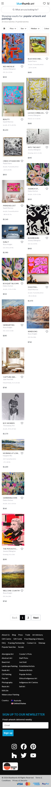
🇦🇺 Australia (16, 700)
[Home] (25, 3)
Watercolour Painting (10, 694)
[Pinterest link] (35, 750)
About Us (6, 635)
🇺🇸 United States (18, 703)
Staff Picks (23, 658)
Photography (7, 682)
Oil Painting (6, 674)
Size (22, 28)
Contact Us (31, 643)
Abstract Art (7, 658)
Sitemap (42, 643)
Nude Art (5, 670)
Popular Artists (25, 674)
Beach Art (6, 662)
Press (20, 635)
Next (36, 617)
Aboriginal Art (8, 654)
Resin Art (5, 686)
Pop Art (5, 678)
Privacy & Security (19, 780)
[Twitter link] (25, 758)
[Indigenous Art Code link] (25, 766)
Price (12, 28)
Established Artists (27, 666)
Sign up (8, 733)
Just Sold (22, 662)
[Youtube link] (35, 758)
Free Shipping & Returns (34, 639)
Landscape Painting (10, 666)
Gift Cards (17, 639)
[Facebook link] (25, 750)
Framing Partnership (16, 643)
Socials (21, 647)
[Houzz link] (16, 758)
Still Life (5, 690)
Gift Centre (6, 639)
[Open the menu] (2, 3)
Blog (14, 635)
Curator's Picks (25, 654)
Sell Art (22, 686)
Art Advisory (37, 635)
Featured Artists (25, 670)
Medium (34, 28)
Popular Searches (9, 647)
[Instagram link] (16, 750)
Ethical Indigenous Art (28, 678)
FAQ (4, 643)
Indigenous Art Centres (28, 682)
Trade (27, 635)
